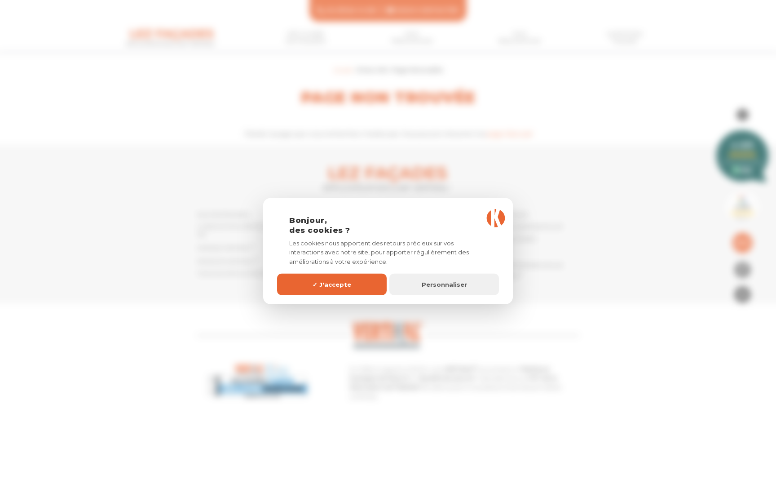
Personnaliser (444, 284)
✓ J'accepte (332, 284)
